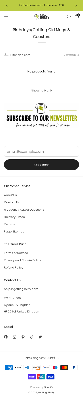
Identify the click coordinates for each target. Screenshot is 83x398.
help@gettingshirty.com (21, 289)
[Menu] (6, 16)
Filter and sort (20, 55)
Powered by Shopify (41, 387)
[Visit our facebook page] (5, 336)
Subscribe (41, 164)
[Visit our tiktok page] (31, 336)
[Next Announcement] (76, 5)
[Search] (69, 16)
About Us (10, 195)
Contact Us (12, 202)
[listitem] (42, 5)
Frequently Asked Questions (24, 210)
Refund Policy (13, 267)
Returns (9, 224)
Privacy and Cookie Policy (22, 260)
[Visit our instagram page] (14, 336)
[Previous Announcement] (7, 5)
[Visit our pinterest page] (23, 336)
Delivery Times (14, 217)
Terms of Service (16, 253)
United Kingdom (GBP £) (39, 358)
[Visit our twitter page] (40, 336)
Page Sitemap (14, 231)
